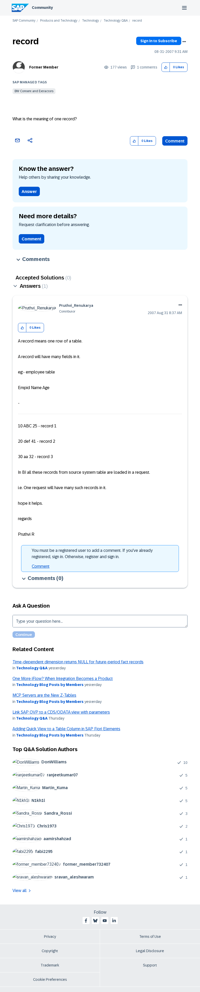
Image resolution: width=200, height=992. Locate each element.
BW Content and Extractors (34, 91)
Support (150, 965)
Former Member (43, 67)
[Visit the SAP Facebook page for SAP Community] (86, 921)
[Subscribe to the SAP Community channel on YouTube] (105, 921)
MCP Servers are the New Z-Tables (44, 695)
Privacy (50, 936)
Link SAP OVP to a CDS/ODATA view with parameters (61, 712)
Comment (175, 141)
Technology (90, 20)
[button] (166, 67)
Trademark (50, 965)
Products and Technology (58, 20)
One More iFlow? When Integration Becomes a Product (62, 678)
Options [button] (184, 42)
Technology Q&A (116, 20)
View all (19, 890)
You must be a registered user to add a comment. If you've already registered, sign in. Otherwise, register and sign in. (92, 553)
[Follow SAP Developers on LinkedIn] (114, 921)
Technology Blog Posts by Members (50, 685)
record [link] (137, 20)
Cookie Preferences (50, 979)
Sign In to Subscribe (158, 41)
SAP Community (23, 20)
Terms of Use (150, 936)
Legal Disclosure (150, 951)
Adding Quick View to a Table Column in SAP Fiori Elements (66, 729)
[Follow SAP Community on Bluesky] (95, 921)
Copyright (50, 951)
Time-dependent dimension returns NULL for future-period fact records (77, 662)
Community (42, 7)
